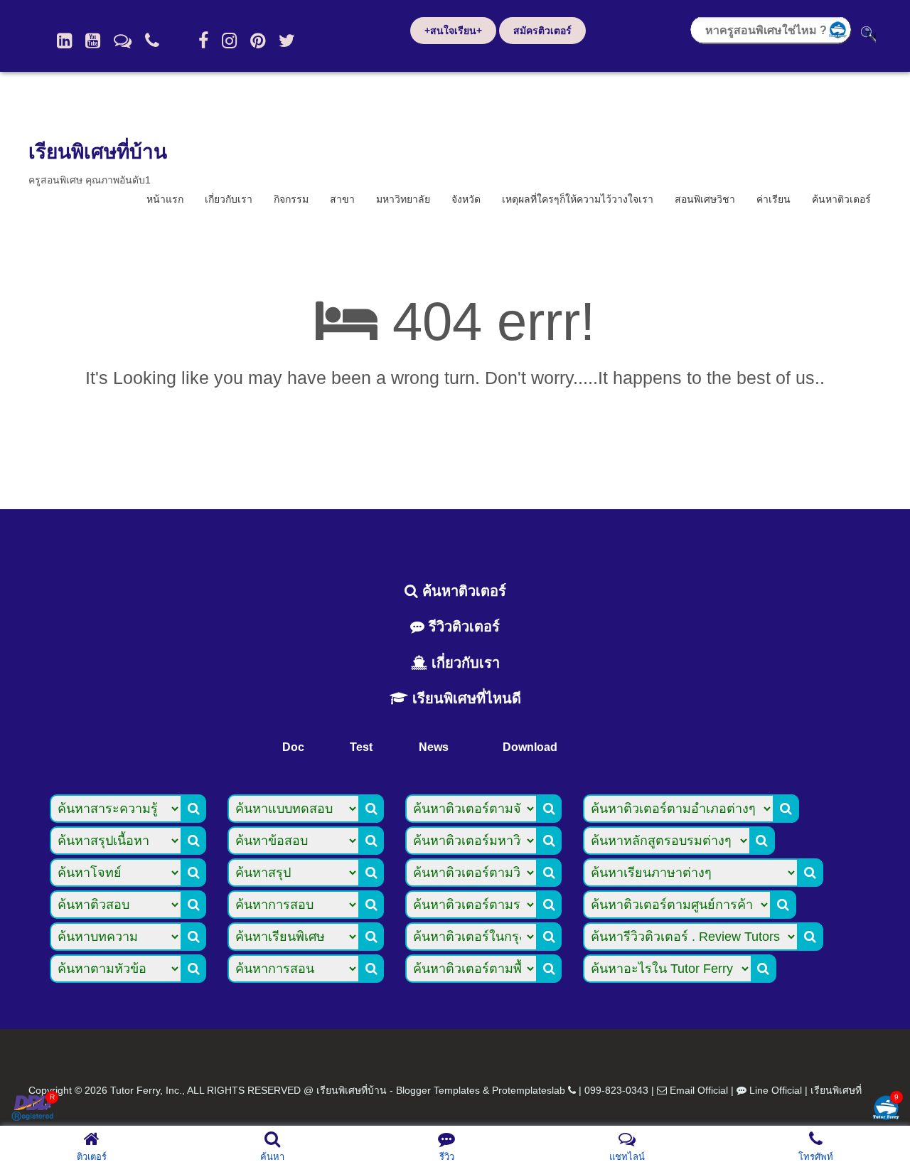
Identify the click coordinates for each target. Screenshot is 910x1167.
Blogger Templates (438, 1090)
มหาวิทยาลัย (403, 199)
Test (361, 747)
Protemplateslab (528, 1090)
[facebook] (203, 40)
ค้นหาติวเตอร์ (841, 199)
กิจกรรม (291, 199)
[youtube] (92, 40)
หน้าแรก (164, 199)
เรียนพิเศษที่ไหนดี (464, 698)
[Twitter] (287, 40)
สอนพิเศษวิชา (705, 199)
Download (530, 747)
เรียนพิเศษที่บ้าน (97, 152)
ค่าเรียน (773, 199)
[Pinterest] (257, 40)
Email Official (699, 1090)
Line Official (775, 1090)
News (434, 747)
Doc (293, 747)
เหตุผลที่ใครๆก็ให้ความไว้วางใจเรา (577, 199)
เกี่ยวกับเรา (228, 199)
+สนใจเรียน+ (453, 30)
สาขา (342, 199)
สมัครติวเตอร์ (542, 30)
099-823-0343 (616, 1090)
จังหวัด (466, 199)
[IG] (229, 40)
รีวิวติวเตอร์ (462, 626)
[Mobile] (152, 40)
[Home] (64, 40)
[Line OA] (123, 40)
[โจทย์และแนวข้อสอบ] (886, 1109)
